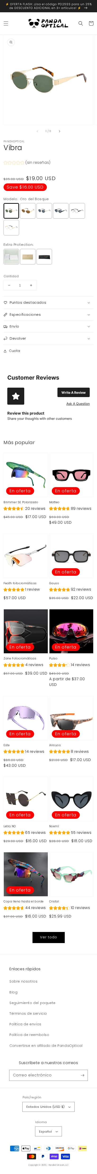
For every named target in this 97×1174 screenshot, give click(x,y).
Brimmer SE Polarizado (21, 502)
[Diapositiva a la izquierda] (37, 131)
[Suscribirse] (82, 1075)
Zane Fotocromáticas (20, 658)
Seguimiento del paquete (32, 1003)
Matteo (54, 502)
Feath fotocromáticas (20, 583)
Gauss (54, 583)
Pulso (53, 658)
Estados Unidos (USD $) (45, 1107)
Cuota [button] (14, 350)
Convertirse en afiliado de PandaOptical (45, 1045)
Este (7, 745)
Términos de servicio (28, 1013)
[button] (6, 23)
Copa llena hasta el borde (24, 901)
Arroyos (55, 745)
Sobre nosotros (23, 981)
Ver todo (48, 937)
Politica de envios (25, 1024)
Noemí (54, 826)
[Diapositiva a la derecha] (59, 131)
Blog (13, 992)
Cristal (54, 901)
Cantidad (11, 276)
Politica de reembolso (29, 1034)
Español (45, 1131)
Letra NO (10, 826)
